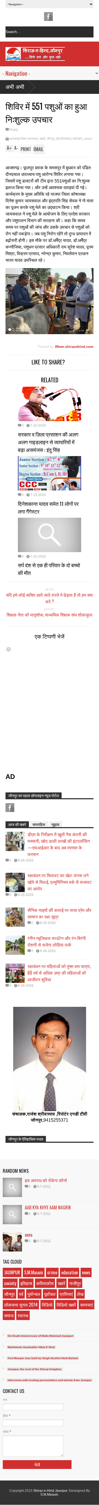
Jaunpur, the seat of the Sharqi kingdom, (35, 1369)
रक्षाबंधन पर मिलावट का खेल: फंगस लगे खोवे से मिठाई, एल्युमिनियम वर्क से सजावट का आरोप (60, 882)
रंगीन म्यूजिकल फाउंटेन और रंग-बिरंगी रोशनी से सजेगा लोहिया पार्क (57, 941)
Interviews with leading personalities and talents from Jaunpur (50, 1380)
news (88, 139)
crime (52, 1272)
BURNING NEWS (69, 139)
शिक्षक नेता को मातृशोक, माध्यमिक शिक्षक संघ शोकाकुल (49, 614)
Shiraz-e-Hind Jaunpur (50, 1491)
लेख (80, 1294)
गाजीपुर (75, 1283)
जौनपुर (51, 139)
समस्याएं (86, 1304)
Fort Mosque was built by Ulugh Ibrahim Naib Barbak (43, 1358)
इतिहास (26, 1283)
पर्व (21, 1294)
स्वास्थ (23, 1315)
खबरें (42, 139)
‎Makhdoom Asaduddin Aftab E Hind (31, 1347)
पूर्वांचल (50, 1294)
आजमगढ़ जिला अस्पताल (23, 139)
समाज (8, 1315)
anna (28, 1234)
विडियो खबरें (66, 1304)
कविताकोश (45, 1283)
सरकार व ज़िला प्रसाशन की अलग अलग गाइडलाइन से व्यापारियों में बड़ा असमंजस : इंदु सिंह (48, 441)
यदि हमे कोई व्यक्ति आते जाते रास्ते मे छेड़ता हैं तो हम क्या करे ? (49, 598)
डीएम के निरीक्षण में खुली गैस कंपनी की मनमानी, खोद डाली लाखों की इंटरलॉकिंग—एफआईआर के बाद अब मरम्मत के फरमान (59, 844)
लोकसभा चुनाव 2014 (21, 1304)
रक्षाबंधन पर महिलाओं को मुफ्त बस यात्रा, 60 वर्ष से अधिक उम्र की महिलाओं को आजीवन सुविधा (59, 973)
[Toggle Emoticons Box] (9, 649)
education (69, 1272)
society (10, 1283)
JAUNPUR (12, 1272)
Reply (13, 130)
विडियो (47, 1304)
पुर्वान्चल (34, 1294)
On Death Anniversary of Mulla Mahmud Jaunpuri (40, 1335)
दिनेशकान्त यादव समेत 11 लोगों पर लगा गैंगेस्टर (48, 507)
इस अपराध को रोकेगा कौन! (46, 1180)
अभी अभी (15, 87)
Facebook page (48, 16)
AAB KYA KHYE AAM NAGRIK (48, 1207)
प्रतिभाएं (66, 1294)
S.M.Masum (33, 1272)
